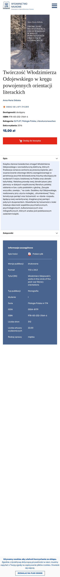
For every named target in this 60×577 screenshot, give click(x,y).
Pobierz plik (38, 254)
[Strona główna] (18, 6)
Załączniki (8, 233)
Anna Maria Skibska (12, 100)
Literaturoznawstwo (46, 121)
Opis (5, 158)
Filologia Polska (29, 121)
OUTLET (17, 121)
